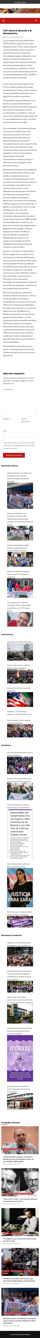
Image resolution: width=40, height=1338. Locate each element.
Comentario (8, 389)
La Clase (6, 1193)
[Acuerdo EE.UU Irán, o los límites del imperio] (20, 699)
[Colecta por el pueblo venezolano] (20, 652)
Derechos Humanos (16, 1149)
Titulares (6, 1149)
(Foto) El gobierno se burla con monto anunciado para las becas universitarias (18, 1089)
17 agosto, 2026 (15, 1325)
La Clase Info (8, 37)
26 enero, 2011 (19, 37)
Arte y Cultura (14, 1193)
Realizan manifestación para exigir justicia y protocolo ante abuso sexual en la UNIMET (19, 1031)
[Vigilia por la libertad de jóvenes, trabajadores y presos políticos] (20, 956)
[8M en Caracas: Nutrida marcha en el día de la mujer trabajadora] (20, 922)
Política (6, 1151)
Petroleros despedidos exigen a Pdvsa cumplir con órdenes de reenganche (18, 574)
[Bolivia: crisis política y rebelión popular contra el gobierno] (20, 676)
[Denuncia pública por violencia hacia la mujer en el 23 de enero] (20, 834)
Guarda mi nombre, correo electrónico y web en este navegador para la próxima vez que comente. (19, 445)
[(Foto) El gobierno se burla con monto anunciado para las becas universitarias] (20, 1101)
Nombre (7, 419)
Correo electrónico (26, 420)
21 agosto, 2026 (16, 1204)
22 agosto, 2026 (16, 1164)
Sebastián (7, 1325)
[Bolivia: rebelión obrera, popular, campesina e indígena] (20, 731)
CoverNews (14, 1334)
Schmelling (7, 1164)
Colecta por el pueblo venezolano (19, 642)
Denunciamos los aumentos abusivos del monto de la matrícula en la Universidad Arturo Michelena (20, 1000)
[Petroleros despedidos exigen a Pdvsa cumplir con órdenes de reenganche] (20, 588)
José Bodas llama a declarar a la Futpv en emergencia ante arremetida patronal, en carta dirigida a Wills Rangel (18, 1159)
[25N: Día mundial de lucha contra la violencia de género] (20, 765)
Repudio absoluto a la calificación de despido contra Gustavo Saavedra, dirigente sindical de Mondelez (19, 1320)
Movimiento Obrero (9, 1313)
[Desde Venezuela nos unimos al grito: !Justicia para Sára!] (20, 887)
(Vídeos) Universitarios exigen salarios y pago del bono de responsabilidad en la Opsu (18, 548)
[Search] (36, 20)
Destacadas (27, 1149)
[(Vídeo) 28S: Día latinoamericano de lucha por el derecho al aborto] (20, 791)
